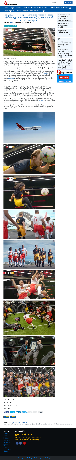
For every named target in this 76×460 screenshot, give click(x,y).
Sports (14, 25)
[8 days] (65, 76)
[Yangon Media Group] (10, 3)
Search (69, 2)
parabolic (46, 73)
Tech (10, 25)
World (11, 22)
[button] (6, 7)
